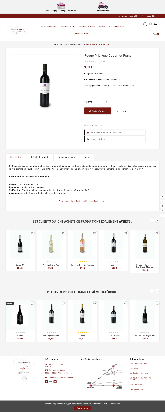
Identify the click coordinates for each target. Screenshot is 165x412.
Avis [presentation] (87, 157)
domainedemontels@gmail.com (61, 377)
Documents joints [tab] (66, 157)
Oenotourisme (136, 385)
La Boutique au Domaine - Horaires (141, 379)
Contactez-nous (137, 389)
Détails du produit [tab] (40, 157)
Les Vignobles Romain (139, 363)
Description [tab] (15, 157)
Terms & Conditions (91, 404)
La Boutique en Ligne (139, 373)
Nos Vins (134, 368)
